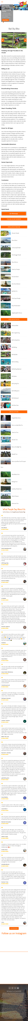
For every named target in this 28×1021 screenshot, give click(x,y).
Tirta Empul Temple (16, 298)
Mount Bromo (15, 262)
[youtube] (18, 988)
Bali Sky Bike (14, 354)
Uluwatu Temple (15, 233)
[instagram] (15, 988)
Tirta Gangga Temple (16, 255)
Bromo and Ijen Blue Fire (17, 425)
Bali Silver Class (15, 405)
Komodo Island (15, 276)
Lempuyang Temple (16, 247)
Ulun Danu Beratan (16, 284)
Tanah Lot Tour (15, 432)
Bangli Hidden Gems (16, 418)
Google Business (15, 512)
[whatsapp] (10, 988)
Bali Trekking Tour (15, 390)
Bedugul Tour (15, 481)
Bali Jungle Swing (16, 332)
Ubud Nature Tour (16, 474)
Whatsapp (14, 213)
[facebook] (12, 988)
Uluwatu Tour (15, 439)
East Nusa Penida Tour (17, 489)
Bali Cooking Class (16, 340)
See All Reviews (14, 928)
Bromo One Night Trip (16, 447)
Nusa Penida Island (16, 305)
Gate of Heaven (15, 496)
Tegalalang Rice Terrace (17, 313)
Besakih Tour (14, 454)
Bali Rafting (14, 347)
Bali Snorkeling (15, 361)
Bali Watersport (15, 398)
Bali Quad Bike (15, 325)
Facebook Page (22, 512)
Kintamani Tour (15, 503)
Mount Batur (14, 240)
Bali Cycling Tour (15, 383)
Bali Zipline (14, 376)
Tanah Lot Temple (16, 269)
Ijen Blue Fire (14, 291)
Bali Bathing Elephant (16, 369)
